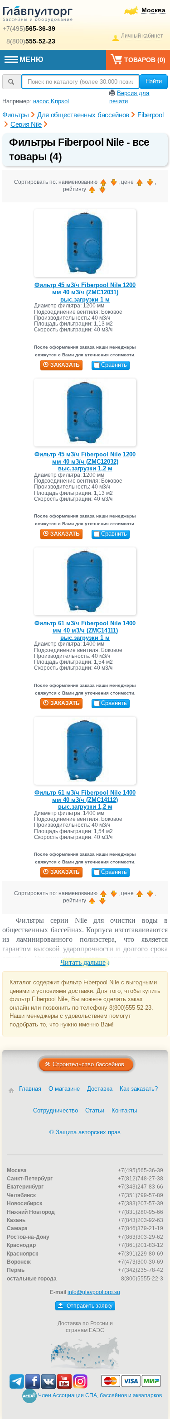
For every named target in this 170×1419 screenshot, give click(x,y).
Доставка (99, 1088)
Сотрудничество (55, 1110)
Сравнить (114, 364)
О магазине (64, 1088)
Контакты (124, 1110)
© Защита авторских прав (85, 1132)
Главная (30, 1088)
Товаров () (144, 59)
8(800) (30, 41)
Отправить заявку (88, 1306)
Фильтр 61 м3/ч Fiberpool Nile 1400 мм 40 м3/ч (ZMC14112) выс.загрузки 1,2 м (85, 799)
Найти (154, 81)
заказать (65, 365)
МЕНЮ (31, 59)
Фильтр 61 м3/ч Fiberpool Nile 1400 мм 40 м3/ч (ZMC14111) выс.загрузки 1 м (85, 630)
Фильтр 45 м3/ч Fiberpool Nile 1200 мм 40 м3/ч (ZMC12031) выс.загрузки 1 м (85, 292)
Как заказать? (139, 1088)
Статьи (94, 1110)
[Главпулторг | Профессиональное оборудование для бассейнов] (37, 15)
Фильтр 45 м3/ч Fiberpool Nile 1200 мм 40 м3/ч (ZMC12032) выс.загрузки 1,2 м (85, 461)
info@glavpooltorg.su (94, 1292)
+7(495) (29, 28)
